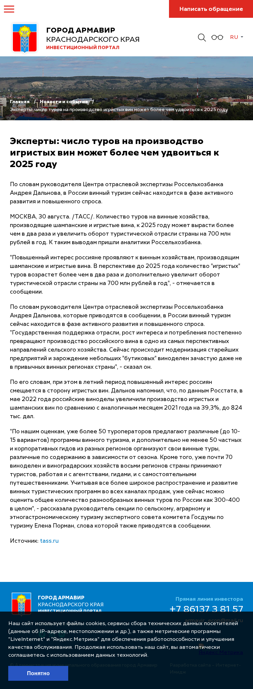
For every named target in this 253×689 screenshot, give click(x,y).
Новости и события (64, 102)
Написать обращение (211, 9)
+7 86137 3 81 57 (206, 610)
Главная (20, 102)
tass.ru (49, 541)
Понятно (38, 673)
